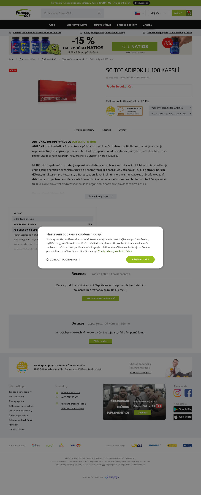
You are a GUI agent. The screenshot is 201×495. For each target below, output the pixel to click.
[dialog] (100, 247)
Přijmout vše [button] (140, 259)
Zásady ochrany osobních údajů (115, 251)
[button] (63, 259)
